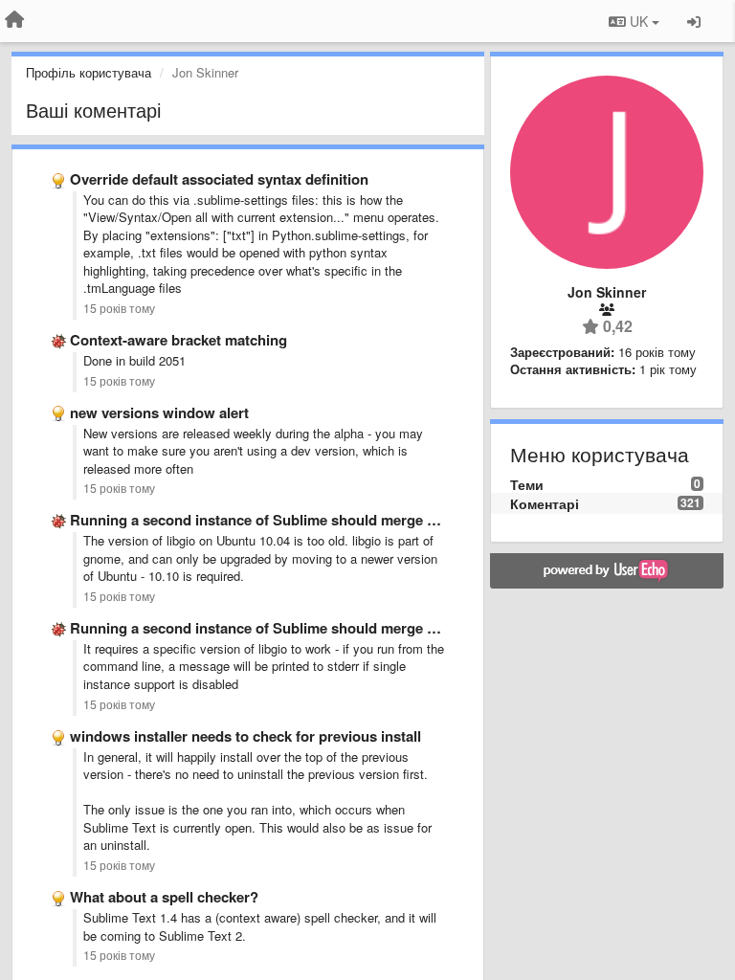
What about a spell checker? (164, 896)
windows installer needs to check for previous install (245, 735)
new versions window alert (159, 412)
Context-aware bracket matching (178, 339)
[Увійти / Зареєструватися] (694, 21)
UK (639, 21)
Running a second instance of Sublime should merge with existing (291, 519)
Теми (527, 484)
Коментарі (544, 503)
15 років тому (119, 308)
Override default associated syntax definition (219, 178)
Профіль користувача (88, 72)
